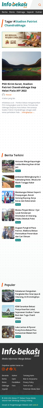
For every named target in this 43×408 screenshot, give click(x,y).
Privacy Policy (28, 382)
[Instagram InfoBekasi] (3, 369)
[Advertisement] (21, 132)
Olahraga (21, 12)
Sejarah (30, 12)
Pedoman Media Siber (31, 389)
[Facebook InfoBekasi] (11, 369)
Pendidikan (16, 382)
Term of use (28, 385)
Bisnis (12, 12)
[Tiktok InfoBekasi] (7, 369)
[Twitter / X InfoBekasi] (14, 369)
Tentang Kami (28, 375)
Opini (14, 379)
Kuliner (39, 12)
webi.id (35, 405)
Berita (4, 12)
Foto (14, 385)
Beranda (5, 375)
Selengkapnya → (28, 112)
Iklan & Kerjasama (30, 379)
